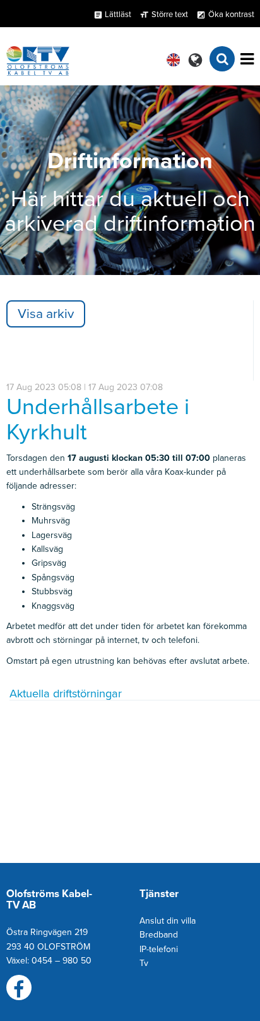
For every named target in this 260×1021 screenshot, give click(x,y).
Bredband (158, 934)
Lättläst (112, 14)
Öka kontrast (231, 14)
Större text (169, 14)
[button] (195, 59)
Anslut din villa (167, 920)
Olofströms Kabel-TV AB (49, 900)
